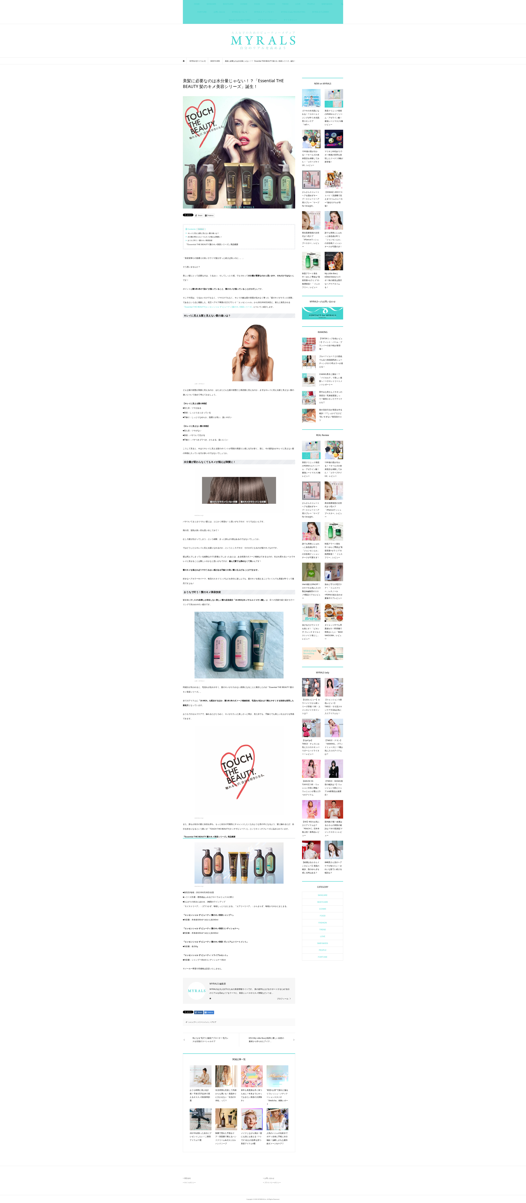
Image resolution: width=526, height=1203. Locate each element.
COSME (243, 4)
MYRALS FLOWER (320, 12)
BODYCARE (228, 4)
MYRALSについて (239, 12)
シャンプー (192, 1022)
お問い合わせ (219, 12)
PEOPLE (311, 4)
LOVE (297, 4)
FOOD (257, 4)
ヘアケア (213, 1022)
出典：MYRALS (199, 384)
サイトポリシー (290, 20)
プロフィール (282, 999)
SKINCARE (211, 4)
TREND (285, 4)
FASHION (271, 4)
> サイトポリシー (189, 1183)
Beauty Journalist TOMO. (240, 20)
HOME (197, 4)
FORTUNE (202, 12)
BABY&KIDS (327, 4)
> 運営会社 (187, 1178)
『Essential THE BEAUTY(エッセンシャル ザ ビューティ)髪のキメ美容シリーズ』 (218, 307)
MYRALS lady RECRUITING (293, 12)
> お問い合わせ (268, 1178)
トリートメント (203, 1022)
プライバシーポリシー (267, 20)
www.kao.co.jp (199, 515)
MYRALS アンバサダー (264, 12)
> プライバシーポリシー (272, 1183)
